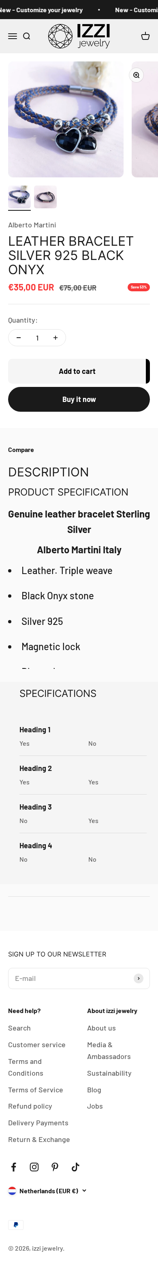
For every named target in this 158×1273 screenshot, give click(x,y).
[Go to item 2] (45, 198)
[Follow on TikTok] (75, 1167)
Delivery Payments (38, 1122)
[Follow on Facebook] (13, 1167)
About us (101, 1027)
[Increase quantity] (55, 338)
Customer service (37, 1044)
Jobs (95, 1105)
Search (19, 1027)
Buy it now (79, 399)
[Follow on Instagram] (34, 1167)
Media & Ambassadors (109, 1050)
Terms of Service (35, 1089)
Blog (94, 1089)
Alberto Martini (32, 224)
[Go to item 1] (19, 198)
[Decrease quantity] (19, 338)
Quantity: (23, 319)
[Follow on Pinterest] (54, 1167)
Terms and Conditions (25, 1067)
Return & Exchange (39, 1139)
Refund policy (30, 1105)
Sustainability (109, 1072)
